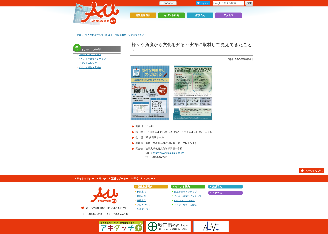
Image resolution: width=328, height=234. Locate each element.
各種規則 (141, 200)
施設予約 (200, 15)
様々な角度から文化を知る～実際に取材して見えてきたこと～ (117, 35)
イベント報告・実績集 (90, 67)
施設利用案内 (143, 15)
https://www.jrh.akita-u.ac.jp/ (168, 153)
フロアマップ (144, 204)
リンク (102, 178)
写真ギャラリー (145, 209)
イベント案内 (171, 15)
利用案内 (141, 191)
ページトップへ (313, 170)
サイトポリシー (85, 178)
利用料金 (141, 196)
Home (78, 35)
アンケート (149, 178)
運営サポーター (120, 178)
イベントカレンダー (89, 63)
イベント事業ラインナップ (92, 58)
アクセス (228, 15)
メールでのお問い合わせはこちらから (107, 208)
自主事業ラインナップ (90, 54)
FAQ (135, 178)
